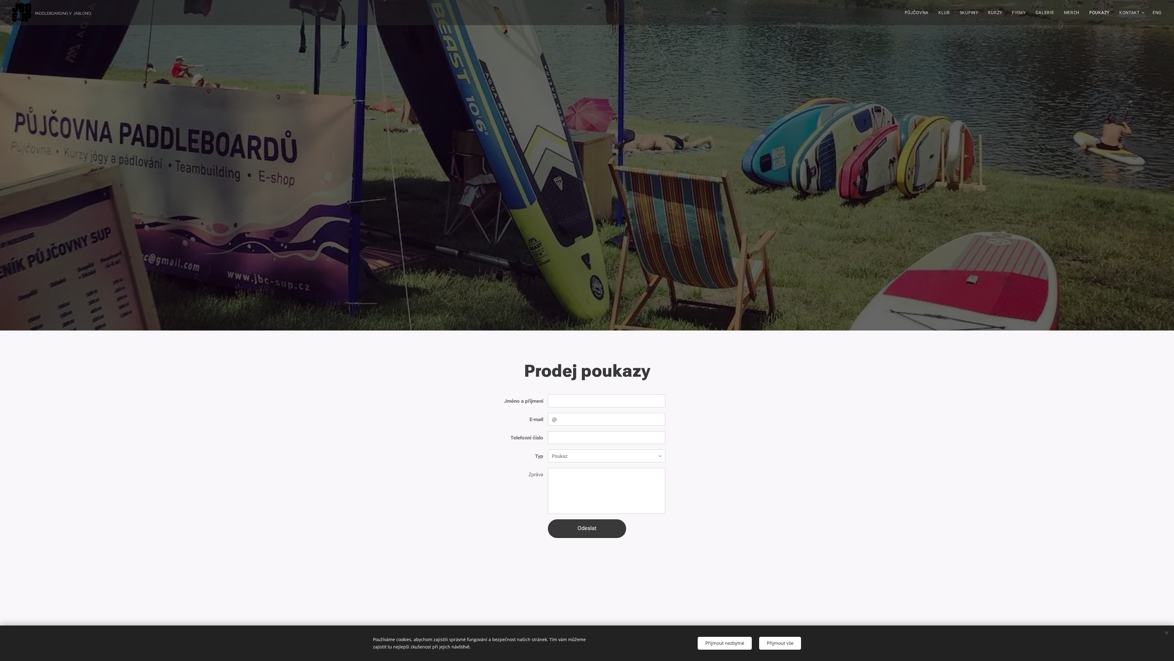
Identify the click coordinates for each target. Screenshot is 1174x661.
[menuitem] (918, 12)
